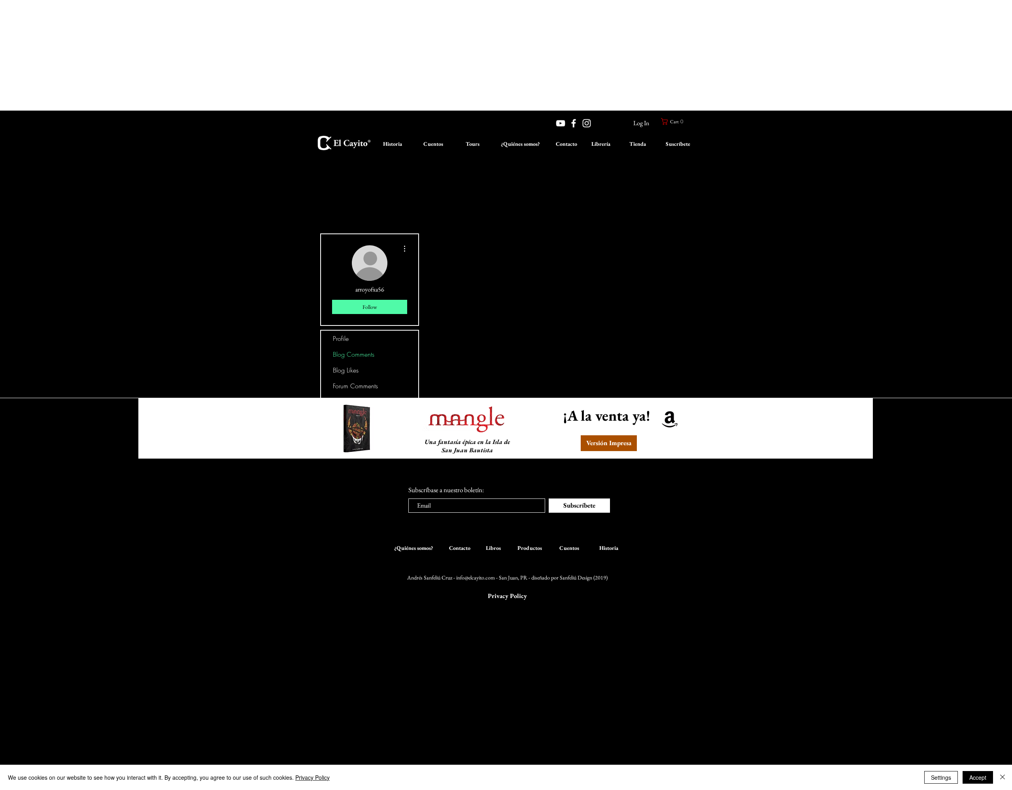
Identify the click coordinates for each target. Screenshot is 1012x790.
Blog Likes (346, 370)
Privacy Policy (312, 777)
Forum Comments (355, 386)
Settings (941, 777)
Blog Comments (353, 354)
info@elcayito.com (475, 577)
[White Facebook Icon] (573, 123)
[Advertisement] (237, 55)
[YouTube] (560, 123)
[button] (673, 121)
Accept (977, 777)
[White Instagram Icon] (586, 123)
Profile (341, 338)
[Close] (1002, 777)
